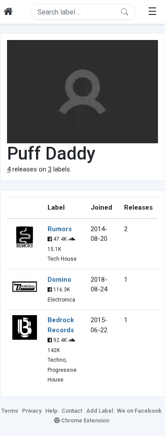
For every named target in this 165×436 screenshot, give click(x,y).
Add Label (99, 410)
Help (51, 410)
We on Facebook (139, 410)
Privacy (31, 410)
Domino (59, 279)
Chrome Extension (84, 420)
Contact (72, 410)
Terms (9, 410)
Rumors (60, 229)
